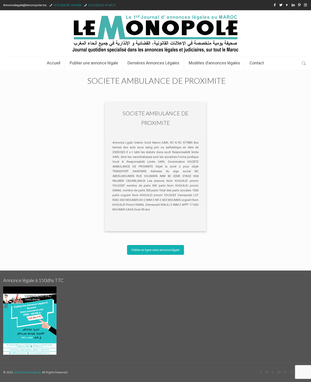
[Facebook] (274, 5)
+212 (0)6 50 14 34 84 (67, 5)
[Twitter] (280, 5)
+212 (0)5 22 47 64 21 (102, 5)
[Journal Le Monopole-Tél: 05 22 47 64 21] (155, 33)
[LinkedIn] (293, 5)
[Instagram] (305, 5)
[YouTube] (287, 5)
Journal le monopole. (27, 372)
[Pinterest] (299, 5)
